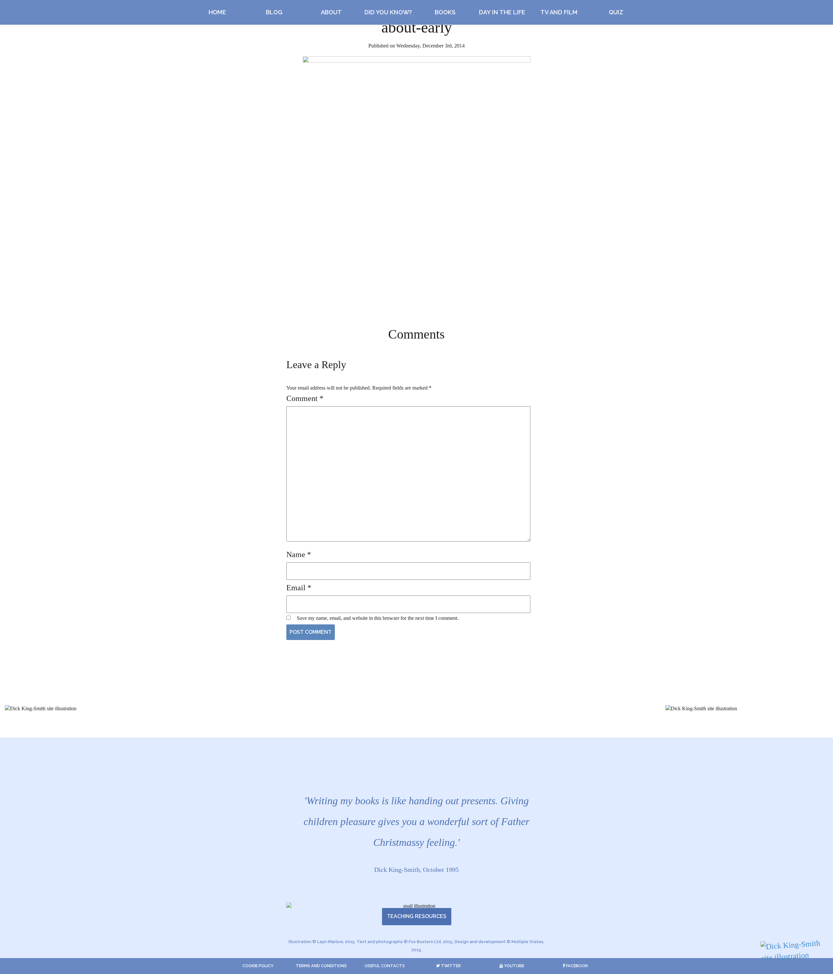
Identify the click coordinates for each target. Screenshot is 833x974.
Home (217, 12)
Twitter (450, 965)
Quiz (616, 12)
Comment (304, 398)
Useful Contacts (385, 965)
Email (298, 587)
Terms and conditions (321, 965)
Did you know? (388, 12)
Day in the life (502, 12)
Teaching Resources (416, 916)
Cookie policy (258, 965)
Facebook (576, 965)
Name (298, 554)
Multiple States (527, 941)
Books (445, 12)
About (331, 12)
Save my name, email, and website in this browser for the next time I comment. (377, 618)
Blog (274, 12)
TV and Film (559, 12)
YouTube (513, 965)
